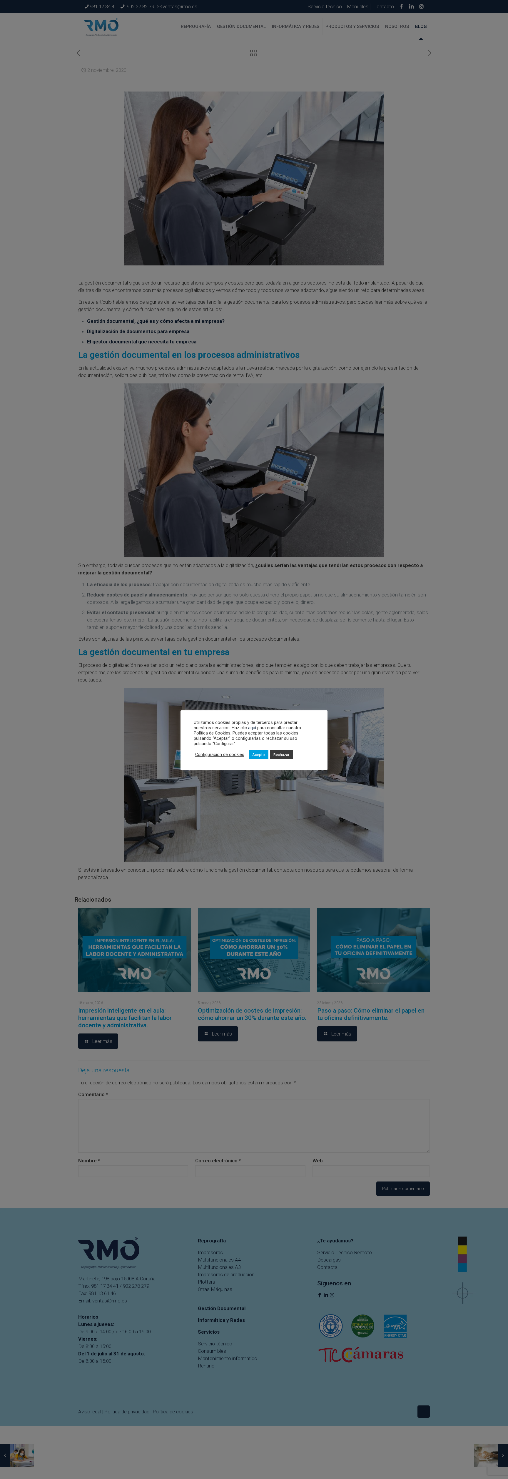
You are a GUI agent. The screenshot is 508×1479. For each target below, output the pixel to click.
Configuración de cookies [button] (219, 754)
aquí (252, 727)
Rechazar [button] (281, 754)
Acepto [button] (258, 754)
